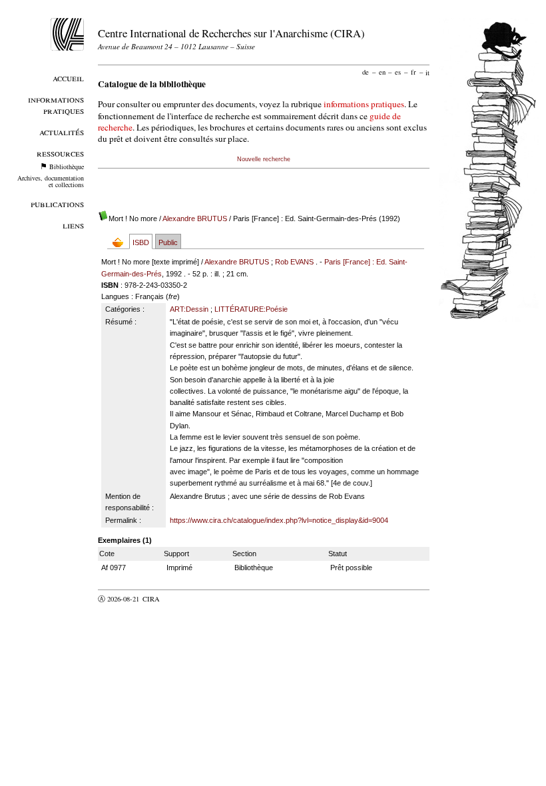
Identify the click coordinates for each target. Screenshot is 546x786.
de (365, 72)
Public (168, 242)
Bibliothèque (66, 166)
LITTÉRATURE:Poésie (251, 309)
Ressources (60, 153)
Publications (57, 203)
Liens (73, 224)
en (382, 72)
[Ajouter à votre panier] (121, 242)
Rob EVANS (294, 262)
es (398, 72)
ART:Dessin (189, 309)
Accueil (68, 77)
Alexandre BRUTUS (194, 218)
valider (177, 598)
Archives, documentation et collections (50, 181)
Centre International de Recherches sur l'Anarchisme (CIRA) (231, 33)
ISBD (141, 242)
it (427, 72)
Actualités (61, 131)
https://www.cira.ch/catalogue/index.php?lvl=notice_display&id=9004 (279, 520)
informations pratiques (364, 104)
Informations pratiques (56, 105)
